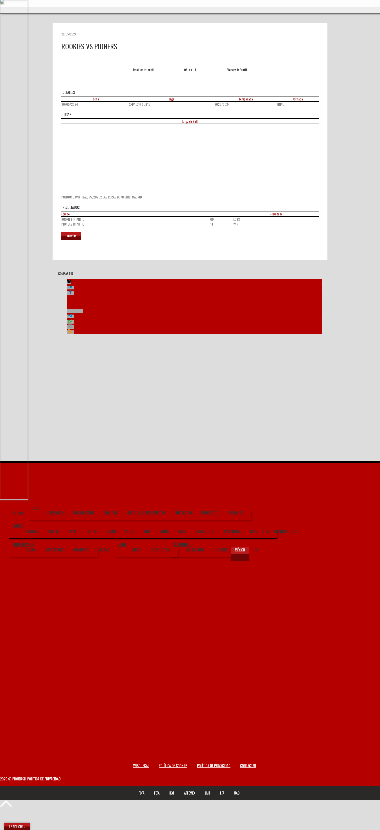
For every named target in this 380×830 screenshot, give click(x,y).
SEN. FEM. (54, 531)
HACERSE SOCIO (54, 549)
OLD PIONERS (221, 549)
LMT (207, 793)
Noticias (18, 512)
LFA (222, 793)
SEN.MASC (32, 531)
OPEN (72, 531)
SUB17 (147, 531)
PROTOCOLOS (183, 512)
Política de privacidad (213, 765)
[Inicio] (14, 499)
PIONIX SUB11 (204, 531)
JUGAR (30, 549)
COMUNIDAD (182, 544)
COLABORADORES (285, 531)
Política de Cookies (173, 765)
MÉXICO (240, 549)
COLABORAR (81, 549)
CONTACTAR (102, 549)
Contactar (248, 765)
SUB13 (181, 531)
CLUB (36, 507)
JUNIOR (111, 531)
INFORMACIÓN (55, 512)
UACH (237, 793)
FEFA (157, 793)
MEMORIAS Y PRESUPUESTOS (146, 512)
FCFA (141, 793)
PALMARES (236, 512)
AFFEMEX (189, 793)
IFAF (171, 793)
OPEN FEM (90, 531)
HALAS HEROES (231, 531)
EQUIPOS (18, 526)
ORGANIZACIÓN (83, 512)
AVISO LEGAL (141, 765)
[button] (69, 282)
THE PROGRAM (160, 549)
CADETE (130, 531)
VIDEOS (136, 549)
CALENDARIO (195, 549)
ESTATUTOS (110, 512)
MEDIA (122, 544)
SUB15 (164, 531)
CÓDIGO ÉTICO (210, 512)
